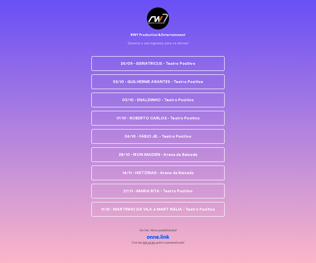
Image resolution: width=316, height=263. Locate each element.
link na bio (149, 242)
